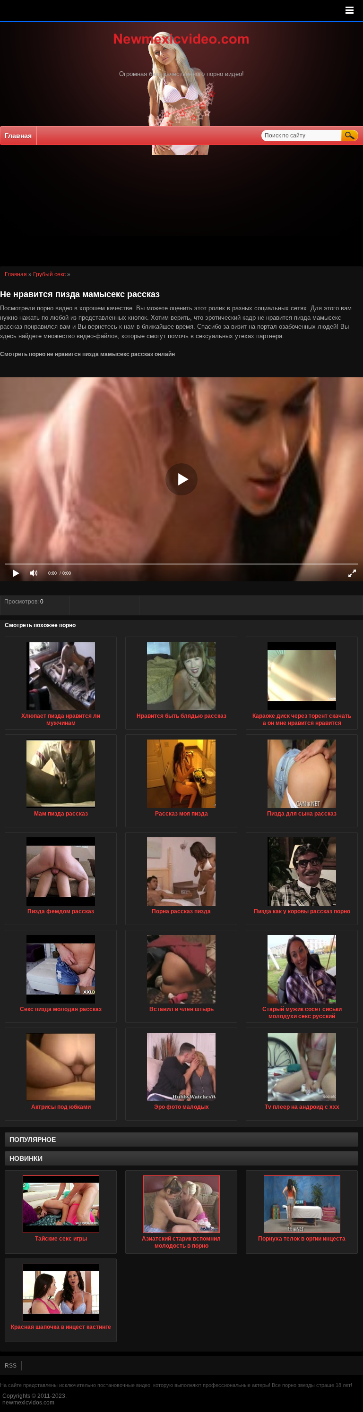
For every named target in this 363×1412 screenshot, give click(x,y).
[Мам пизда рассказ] (60, 808)
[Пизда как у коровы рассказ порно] (302, 906)
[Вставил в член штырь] (181, 1004)
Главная (18, 135)
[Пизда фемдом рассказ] (60, 906)
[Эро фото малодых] (181, 1101)
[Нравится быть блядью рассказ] (181, 710)
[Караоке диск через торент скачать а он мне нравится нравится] (302, 710)
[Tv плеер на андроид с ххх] (302, 1101)
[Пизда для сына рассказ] (302, 808)
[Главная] (181, 45)
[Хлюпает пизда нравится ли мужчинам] (60, 710)
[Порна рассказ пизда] (181, 906)
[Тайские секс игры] (61, 1204)
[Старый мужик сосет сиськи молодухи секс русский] (302, 1004)
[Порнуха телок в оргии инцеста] (302, 1204)
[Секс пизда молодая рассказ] (60, 1004)
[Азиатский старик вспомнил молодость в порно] (181, 1204)
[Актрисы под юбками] (60, 1101)
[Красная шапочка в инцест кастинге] (61, 1292)
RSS (11, 1365)
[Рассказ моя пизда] (181, 808)
